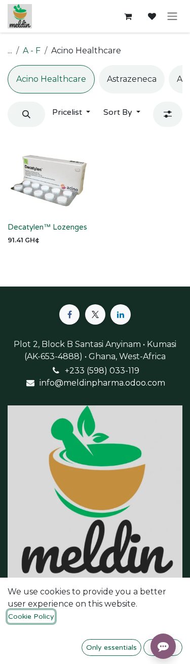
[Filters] (167, 114)
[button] (26, 114)
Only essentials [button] (111, 647)
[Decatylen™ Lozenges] (49, 177)
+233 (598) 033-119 (102, 370)
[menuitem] (51, 79)
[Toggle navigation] (172, 16)
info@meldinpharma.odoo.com (102, 383)
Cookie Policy (31, 616)
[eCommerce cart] (128, 16)
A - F (32, 50)
